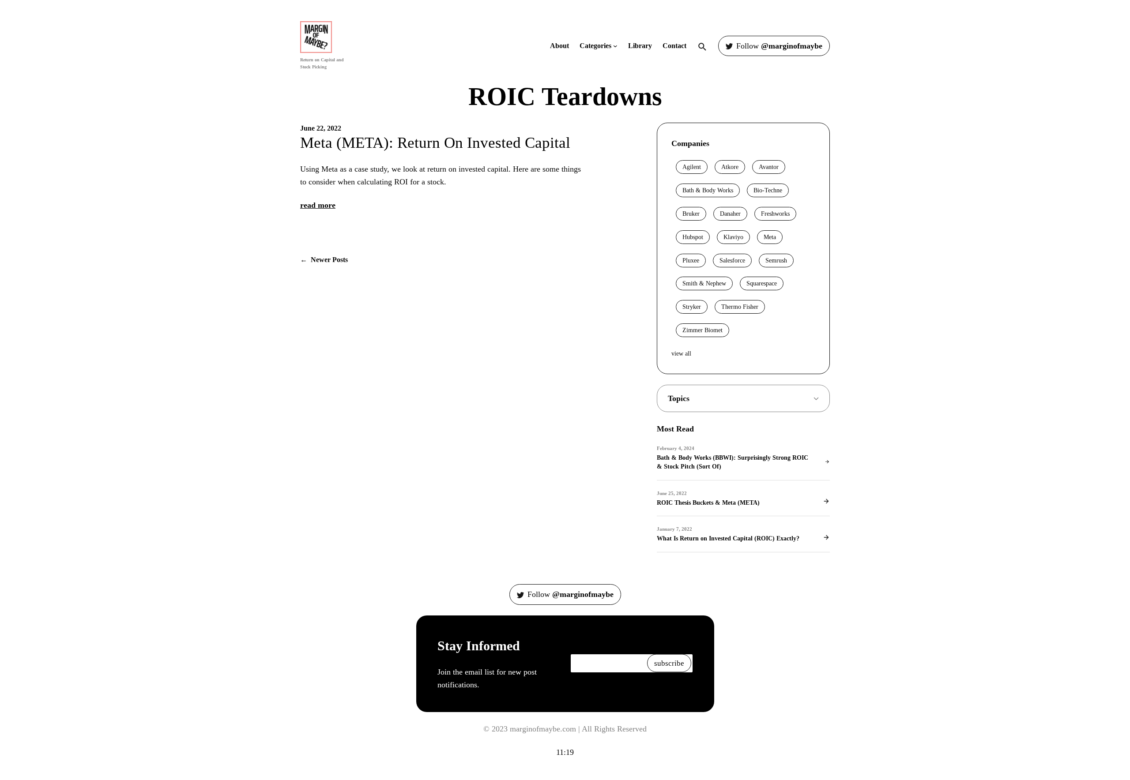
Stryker (691, 307)
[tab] (743, 398)
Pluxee (690, 260)
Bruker (691, 213)
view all (681, 353)
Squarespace (761, 283)
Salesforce (732, 260)
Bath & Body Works (707, 190)
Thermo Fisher (739, 307)
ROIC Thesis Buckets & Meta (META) (708, 502)
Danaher (730, 213)
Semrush (776, 260)
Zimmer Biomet (702, 330)
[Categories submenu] (615, 46)
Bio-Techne (767, 190)
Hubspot (692, 237)
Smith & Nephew (704, 283)
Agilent (691, 167)
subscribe (669, 663)
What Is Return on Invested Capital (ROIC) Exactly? (728, 538)
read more (317, 205)
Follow (779, 45)
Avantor (769, 167)
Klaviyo (733, 237)
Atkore (729, 167)
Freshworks (775, 213)
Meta (770, 237)
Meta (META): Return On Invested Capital (435, 142)
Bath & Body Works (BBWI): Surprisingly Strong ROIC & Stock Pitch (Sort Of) (732, 462)
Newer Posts (324, 259)
